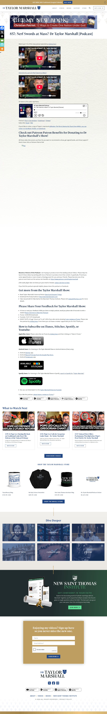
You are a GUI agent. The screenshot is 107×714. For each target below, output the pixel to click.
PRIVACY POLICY (65, 699)
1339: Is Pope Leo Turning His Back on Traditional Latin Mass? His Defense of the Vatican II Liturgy (17, 436)
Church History (19, 532)
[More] (2, 49)
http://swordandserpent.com (48, 297)
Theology (53, 532)
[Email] (2, 40)
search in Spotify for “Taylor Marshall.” (72, 373)
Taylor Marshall (22, 8)
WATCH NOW (10, 445)
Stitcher (27, 353)
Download (41, 120)
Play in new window (30, 120)
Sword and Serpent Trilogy (53, 294)
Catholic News (19, 552)
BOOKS (48, 696)
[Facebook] (2, 28)
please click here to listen (62, 283)
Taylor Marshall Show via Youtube (50, 390)
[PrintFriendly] (2, 45)
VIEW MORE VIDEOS (53, 456)
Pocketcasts (29, 357)
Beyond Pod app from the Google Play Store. (39, 355)
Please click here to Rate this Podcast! (36, 313)
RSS (32, 123)
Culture (88, 552)
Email (27, 123)
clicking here (52, 44)
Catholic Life (53, 552)
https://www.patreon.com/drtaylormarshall (64, 279)
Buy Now (67, 2)
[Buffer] (2, 36)
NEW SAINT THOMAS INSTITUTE (65, 696)
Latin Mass (88, 532)
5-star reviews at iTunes (72, 319)
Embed (48, 120)
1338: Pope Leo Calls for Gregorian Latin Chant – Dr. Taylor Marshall (52, 435)
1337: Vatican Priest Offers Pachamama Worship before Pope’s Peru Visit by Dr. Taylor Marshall (87, 436)
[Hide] (0, 52)
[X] (2, 32)
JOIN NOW (74, 607)
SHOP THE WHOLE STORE (53, 501)
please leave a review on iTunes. (43, 394)
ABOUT (32, 696)
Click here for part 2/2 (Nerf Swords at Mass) (32, 73)
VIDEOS (40, 696)
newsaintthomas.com (75, 299)
